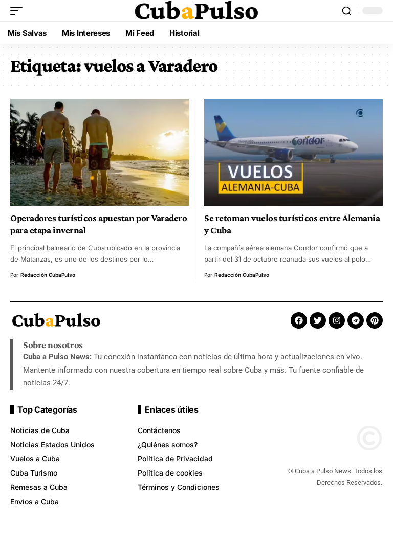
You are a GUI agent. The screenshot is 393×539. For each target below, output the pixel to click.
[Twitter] (318, 320)
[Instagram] (337, 320)
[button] (19, 11)
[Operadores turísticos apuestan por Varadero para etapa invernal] (99, 152)
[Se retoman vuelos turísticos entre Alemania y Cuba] (293, 152)
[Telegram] (355, 320)
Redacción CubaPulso (47, 275)
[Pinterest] (374, 320)
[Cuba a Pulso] (196, 10)
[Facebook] (299, 320)
